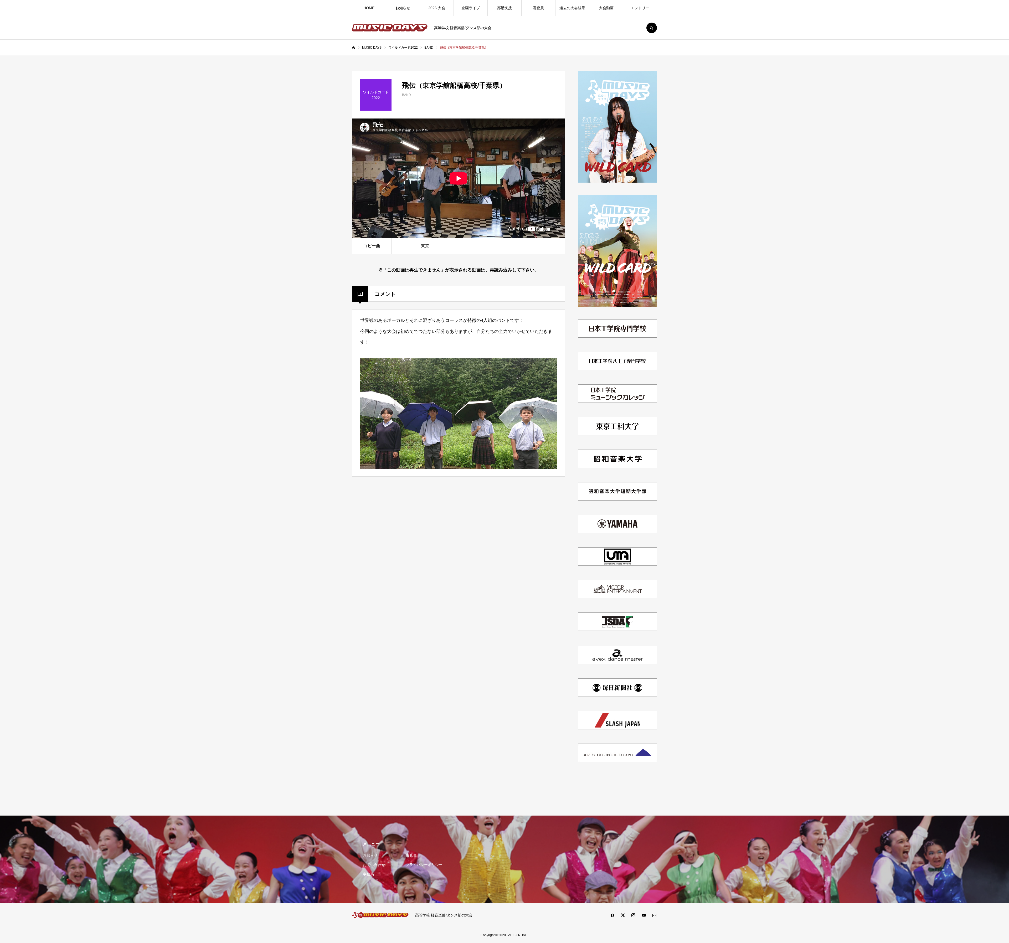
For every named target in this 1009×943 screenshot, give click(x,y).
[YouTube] (643, 915)
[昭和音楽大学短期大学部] (617, 501)
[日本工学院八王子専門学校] (617, 370)
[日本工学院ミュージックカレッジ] (617, 403)
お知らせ (402, 8)
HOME (368, 8)
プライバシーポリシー (424, 865)
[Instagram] (633, 915)
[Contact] (654, 915)
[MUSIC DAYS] (390, 28)
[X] (622, 915)
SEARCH (651, 28)
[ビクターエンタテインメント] (617, 598)
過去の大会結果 (572, 8)
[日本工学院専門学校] (617, 338)
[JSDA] (617, 632)
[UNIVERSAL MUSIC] (617, 566)
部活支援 (504, 8)
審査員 (538, 8)
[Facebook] (612, 915)
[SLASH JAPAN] (617, 730)
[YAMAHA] (617, 533)
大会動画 (606, 8)
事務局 (368, 874)
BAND (406, 95)
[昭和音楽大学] (617, 468)
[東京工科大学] (617, 436)
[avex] (617, 664)
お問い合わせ (374, 865)
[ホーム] (353, 48)
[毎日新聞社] (617, 697)
